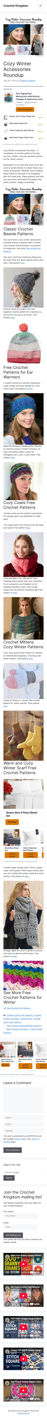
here (22, 263)
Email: (6, 1223)
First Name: (8, 1211)
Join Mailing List (13, 1235)
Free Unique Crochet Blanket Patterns (24, 1026)
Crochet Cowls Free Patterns (20, 1015)
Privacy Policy (20, 1139)
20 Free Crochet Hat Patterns (16, 1008)
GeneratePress (23, 1413)
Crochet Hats (26, 1019)
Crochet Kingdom (15, 5)
